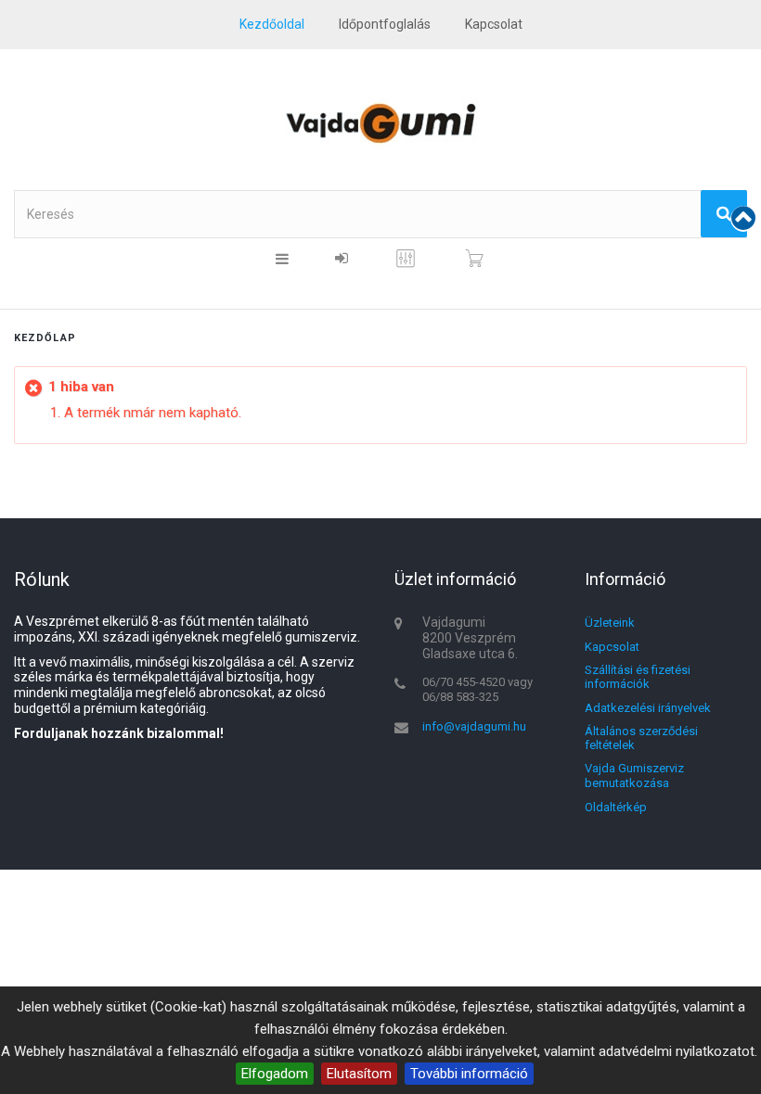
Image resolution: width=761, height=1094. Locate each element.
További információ (469, 1073)
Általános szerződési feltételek (641, 738)
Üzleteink (610, 623)
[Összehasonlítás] (405, 265)
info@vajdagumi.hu (474, 726)
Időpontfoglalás (385, 24)
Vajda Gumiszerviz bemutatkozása (634, 775)
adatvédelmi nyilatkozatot (677, 1051)
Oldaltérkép (616, 807)
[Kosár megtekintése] (474, 259)
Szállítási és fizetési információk (637, 677)
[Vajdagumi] (380, 122)
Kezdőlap (45, 338)
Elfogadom (274, 1073)
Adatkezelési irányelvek (648, 708)
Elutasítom (359, 1073)
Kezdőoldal (271, 24)
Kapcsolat (612, 647)
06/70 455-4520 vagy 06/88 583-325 (477, 689)
